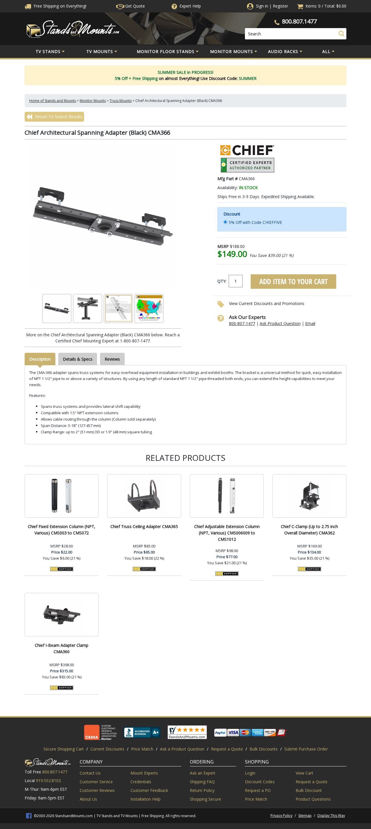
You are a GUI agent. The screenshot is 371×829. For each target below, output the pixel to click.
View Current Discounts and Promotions (266, 303)
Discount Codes (260, 781)
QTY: (221, 281)
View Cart (304, 773)
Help (190, 6)
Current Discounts (107, 749)
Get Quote (134, 6)
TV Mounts (99, 51)
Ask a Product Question (182, 749)
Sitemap (305, 815)
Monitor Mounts (231, 51)
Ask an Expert (202, 773)
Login (250, 773)
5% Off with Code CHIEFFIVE (255, 222)
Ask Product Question (280, 323)
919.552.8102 (48, 780)
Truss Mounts (121, 100)
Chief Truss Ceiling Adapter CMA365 (144, 526)
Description (40, 359)
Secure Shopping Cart (63, 749)
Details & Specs (77, 359)
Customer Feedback (149, 790)
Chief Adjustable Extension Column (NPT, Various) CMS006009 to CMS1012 (227, 533)
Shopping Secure (205, 799)
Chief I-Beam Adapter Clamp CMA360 (61, 648)
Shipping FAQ (202, 781)
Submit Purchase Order (306, 749)
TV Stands (48, 51)
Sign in (262, 6)
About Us (88, 799)
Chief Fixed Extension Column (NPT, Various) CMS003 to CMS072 (61, 530)
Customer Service (96, 781)
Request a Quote (227, 749)
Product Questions (313, 799)
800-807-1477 (242, 323)
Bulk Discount (309, 790)
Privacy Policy (281, 815)
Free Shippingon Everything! (59, 6)
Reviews (112, 359)
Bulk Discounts (264, 749)
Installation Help (145, 799)
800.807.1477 (299, 21)
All (326, 51)
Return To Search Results (58, 116)
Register (280, 6)
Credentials (140, 781)
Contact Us (90, 773)
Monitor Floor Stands (165, 51)
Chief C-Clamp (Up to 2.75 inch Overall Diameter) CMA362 (309, 530)
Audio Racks (283, 51)
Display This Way (331, 815)
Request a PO (258, 790)
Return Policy (202, 790)
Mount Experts (144, 773)
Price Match (142, 749)
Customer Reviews (97, 790)
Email (310, 323)
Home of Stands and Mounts (52, 100)
